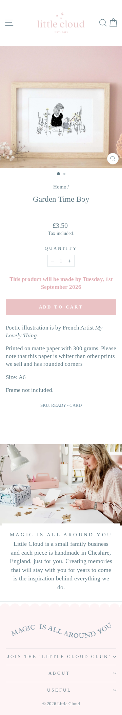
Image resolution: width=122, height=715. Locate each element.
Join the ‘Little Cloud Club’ (59, 656)
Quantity (61, 248)
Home (59, 187)
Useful (59, 690)
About (59, 673)
